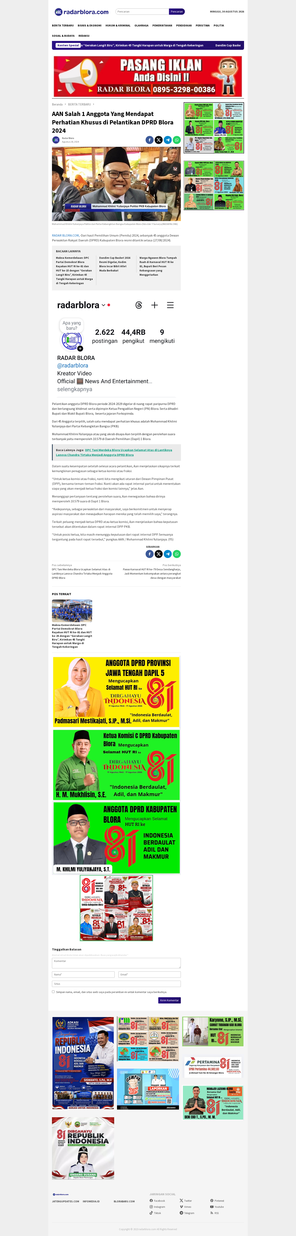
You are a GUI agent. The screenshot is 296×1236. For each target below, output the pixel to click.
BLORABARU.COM (124, 1201)
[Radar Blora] (83, 11)
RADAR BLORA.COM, (66, 235)
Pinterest (219, 1201)
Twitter (188, 1201)
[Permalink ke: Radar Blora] (56, 139)
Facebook (159, 1201)
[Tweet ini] (159, 140)
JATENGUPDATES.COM (65, 1201)
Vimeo (187, 1207)
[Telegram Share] (168, 140)
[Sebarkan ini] (150, 140)
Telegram (189, 1213)
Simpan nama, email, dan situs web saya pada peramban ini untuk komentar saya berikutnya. (111, 992)
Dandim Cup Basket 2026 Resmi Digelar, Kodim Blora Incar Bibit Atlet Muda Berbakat (203, 45)
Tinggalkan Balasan (66, 949)
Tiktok (157, 1213)
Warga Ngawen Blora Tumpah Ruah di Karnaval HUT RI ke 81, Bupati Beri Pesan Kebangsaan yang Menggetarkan (158, 266)
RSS (217, 1213)
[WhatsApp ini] (177, 140)
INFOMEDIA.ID (91, 1201)
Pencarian (177, 11)
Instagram (159, 1207)
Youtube (219, 1207)
